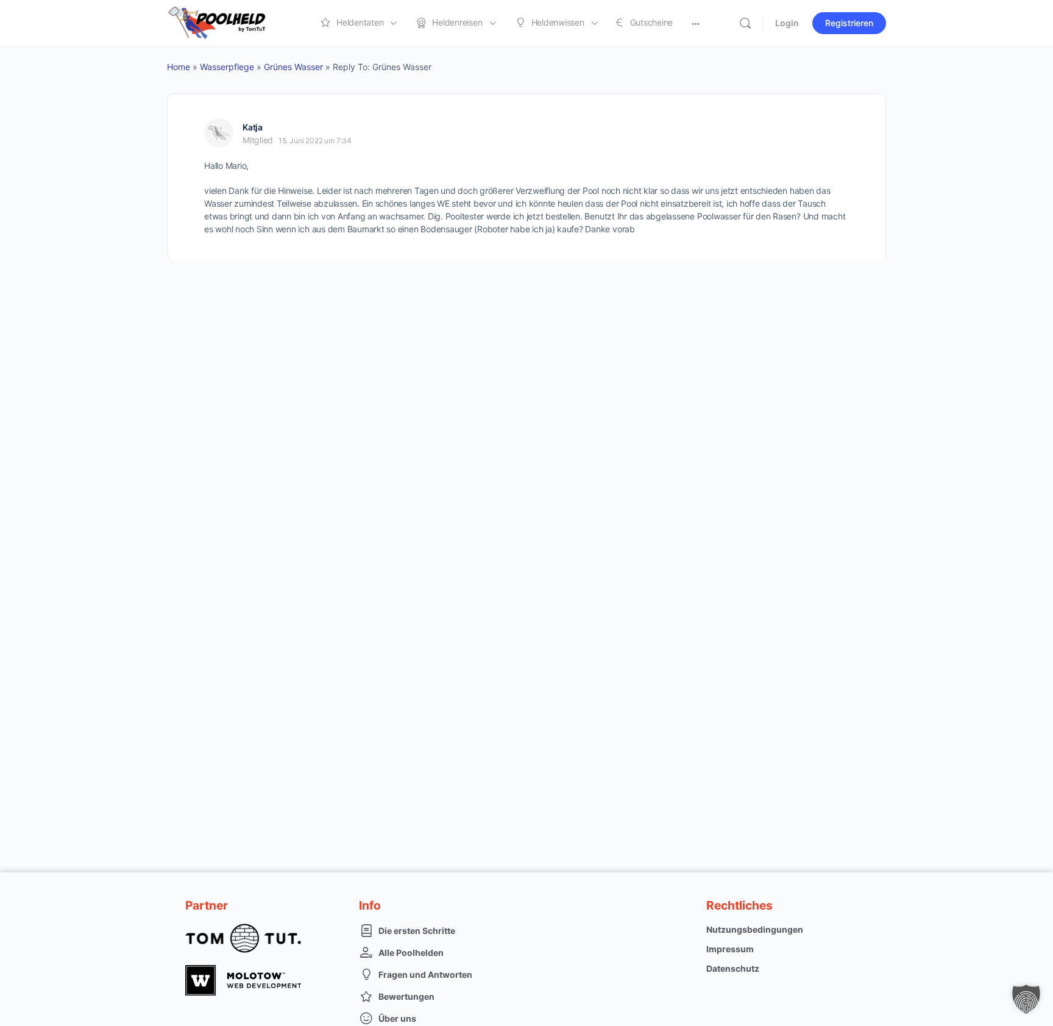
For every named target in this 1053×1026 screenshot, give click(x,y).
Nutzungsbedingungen (754, 929)
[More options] (695, 23)
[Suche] (745, 23)
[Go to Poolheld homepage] (228, 22)
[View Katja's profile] (218, 133)
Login (787, 23)
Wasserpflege (227, 67)
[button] (1026, 999)
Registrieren (849, 23)
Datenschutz (732, 968)
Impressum (730, 949)
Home (178, 67)
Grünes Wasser (293, 67)
